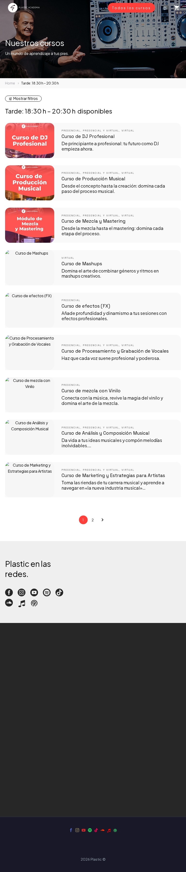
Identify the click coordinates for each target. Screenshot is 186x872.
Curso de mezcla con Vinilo (91, 391)
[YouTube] (83, 830)
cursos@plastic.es (21, 693)
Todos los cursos (131, 8)
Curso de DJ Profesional (88, 136)
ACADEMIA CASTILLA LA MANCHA (35, 719)
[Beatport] (109, 830)
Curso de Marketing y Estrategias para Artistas (113, 475)
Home (10, 83)
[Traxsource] (115, 830)
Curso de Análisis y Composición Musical (105, 433)
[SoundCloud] (102, 830)
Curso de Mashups (82, 264)
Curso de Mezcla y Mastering (93, 221)
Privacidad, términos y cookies (32, 725)
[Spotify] (90, 830)
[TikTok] (96, 830)
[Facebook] (71, 830)
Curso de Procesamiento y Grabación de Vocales (115, 351)
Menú (165, 7)
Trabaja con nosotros (24, 732)
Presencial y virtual (101, 130)
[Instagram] (77, 830)
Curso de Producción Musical (93, 179)
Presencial (71, 130)
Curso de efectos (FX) (86, 306)
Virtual (128, 130)
